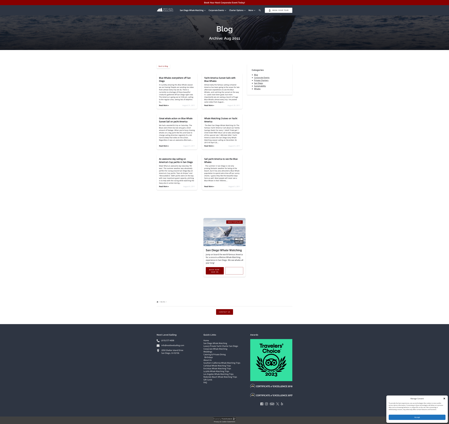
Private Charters (261, 80)
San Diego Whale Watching (224, 250)
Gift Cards (207, 379)
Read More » (164, 105)
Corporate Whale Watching (215, 349)
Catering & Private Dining (214, 354)
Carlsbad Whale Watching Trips (217, 365)
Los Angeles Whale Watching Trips (218, 374)
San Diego (258, 83)
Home (206, 340)
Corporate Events (262, 77)
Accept (417, 417)
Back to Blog (163, 66)
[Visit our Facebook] (261, 404)
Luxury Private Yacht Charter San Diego (220, 346)
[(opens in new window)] (271, 340)
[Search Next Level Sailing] (260, 10)
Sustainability (260, 86)
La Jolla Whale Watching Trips (216, 371)
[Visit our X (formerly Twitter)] (277, 404)
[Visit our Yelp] (282, 404)
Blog (256, 74)
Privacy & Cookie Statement (224, 421)
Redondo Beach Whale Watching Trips (220, 377)
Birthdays (208, 357)
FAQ (205, 382)
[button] (444, 398)
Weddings (207, 351)
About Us (207, 360)
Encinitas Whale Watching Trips (217, 368)
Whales (257, 89)
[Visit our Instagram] (266, 404)
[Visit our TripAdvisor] (272, 404)
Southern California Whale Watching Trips (221, 363)
